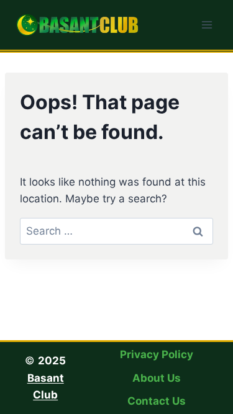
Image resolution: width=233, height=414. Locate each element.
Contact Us (156, 401)
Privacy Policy (156, 354)
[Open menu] (206, 24)
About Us (156, 378)
